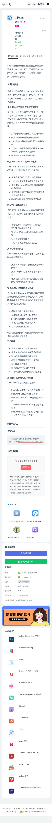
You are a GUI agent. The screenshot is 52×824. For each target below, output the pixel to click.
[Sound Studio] (16, 529)
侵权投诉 (40, 808)
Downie (22, 706)
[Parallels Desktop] (11, 651)
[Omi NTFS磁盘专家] (16, 513)
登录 (42, 4)
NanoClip (30, 538)
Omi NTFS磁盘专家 (16, 521)
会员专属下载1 (27, 562)
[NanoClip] (35, 529)
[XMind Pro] (11, 721)
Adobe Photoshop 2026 (29, 636)
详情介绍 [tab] (14, 56)
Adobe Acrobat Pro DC (29, 753)
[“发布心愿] (26, 616)
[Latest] (11, 662)
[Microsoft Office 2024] (11, 674)
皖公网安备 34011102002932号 (34, 812)
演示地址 (25, 582)
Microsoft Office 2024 (28, 671)
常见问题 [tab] (38, 56)
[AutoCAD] (11, 744)
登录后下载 (26, 553)
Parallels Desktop (26, 648)
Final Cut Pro (24, 764)
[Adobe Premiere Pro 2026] (11, 791)
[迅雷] (11, 732)
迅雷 (21, 729)
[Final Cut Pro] (11, 767)
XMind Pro (23, 718)
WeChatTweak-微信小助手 (30, 695)
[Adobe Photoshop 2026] (11, 639)
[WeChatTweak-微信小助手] (11, 697)
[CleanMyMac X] (11, 686)
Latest (21, 660)
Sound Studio (13, 538)
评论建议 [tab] (26, 56)
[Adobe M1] (11, 779)
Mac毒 (18, 808)
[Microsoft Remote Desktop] (35, 513)
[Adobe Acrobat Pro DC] (11, 756)
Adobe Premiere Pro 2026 (30, 788)
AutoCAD (23, 741)
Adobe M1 (23, 776)
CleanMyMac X (25, 683)
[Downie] (11, 709)
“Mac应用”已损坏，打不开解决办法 (30, 442)
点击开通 (26, 467)
